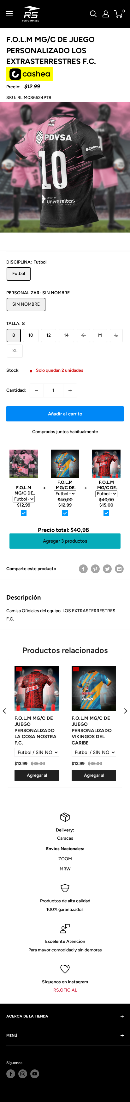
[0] (118, 14)
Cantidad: (16, 390)
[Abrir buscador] (93, 13)
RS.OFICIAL (65, 990)
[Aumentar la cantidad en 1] (70, 390)
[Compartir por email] (119, 568)
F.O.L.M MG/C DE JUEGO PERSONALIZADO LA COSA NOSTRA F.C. (35, 730)
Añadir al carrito (65, 414)
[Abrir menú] (9, 13)
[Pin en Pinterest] (95, 568)
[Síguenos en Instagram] (22, 1073)
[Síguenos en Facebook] (10, 1073)
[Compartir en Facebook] (83, 568)
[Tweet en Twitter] (107, 568)
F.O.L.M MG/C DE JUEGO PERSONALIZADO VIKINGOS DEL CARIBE (92, 730)
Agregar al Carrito (37, 777)
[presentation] (4, 711)
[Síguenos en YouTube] (34, 1073)
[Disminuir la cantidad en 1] (36, 390)
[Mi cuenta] (106, 13)
